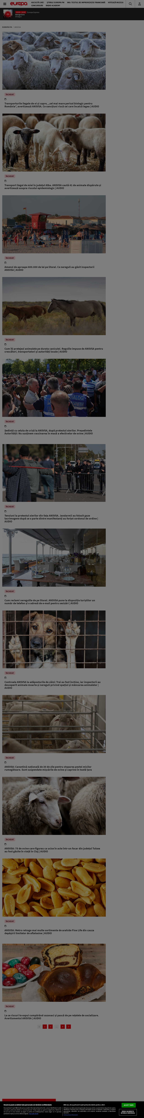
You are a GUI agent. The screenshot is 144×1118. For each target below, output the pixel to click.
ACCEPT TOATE (129, 1105)
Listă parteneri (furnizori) (71, 1115)
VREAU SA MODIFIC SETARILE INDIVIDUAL (128, 1112)
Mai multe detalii (33, 1113)
